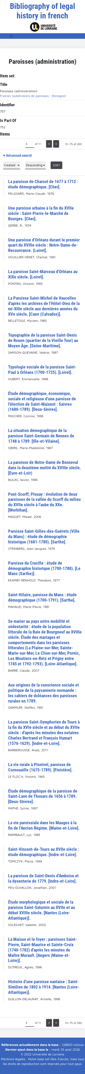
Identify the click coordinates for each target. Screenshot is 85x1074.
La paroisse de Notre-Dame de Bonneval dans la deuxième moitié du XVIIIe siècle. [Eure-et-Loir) (44, 468)
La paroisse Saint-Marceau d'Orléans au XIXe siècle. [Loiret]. (42, 274)
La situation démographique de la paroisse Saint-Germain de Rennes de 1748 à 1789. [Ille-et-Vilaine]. (41, 436)
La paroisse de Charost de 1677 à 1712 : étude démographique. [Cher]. (43, 184)
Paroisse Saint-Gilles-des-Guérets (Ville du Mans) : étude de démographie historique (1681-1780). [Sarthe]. (43, 536)
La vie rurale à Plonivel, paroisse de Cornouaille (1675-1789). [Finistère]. (40, 767)
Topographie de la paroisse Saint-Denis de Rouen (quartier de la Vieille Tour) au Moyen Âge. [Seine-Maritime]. (43, 340)
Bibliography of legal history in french (42, 11)
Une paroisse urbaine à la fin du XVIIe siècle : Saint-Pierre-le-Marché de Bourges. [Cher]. (41, 213)
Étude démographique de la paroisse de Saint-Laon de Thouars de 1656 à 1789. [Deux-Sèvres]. (42, 796)
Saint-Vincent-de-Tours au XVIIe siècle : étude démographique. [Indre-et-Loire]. (43, 852)
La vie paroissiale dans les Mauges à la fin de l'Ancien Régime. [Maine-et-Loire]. (43, 825)
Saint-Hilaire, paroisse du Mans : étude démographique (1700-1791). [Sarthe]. (42, 597)
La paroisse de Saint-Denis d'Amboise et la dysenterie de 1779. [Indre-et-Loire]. (43, 878)
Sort (56, 165)
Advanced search (19, 155)
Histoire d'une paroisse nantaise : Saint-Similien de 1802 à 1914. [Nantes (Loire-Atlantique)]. (43, 987)
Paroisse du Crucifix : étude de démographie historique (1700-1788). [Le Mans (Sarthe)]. (44, 568)
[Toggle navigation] (11, 36)
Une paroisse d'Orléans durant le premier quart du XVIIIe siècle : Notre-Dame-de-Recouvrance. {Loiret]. (44, 245)
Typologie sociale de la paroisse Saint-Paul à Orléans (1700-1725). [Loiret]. (42, 369)
